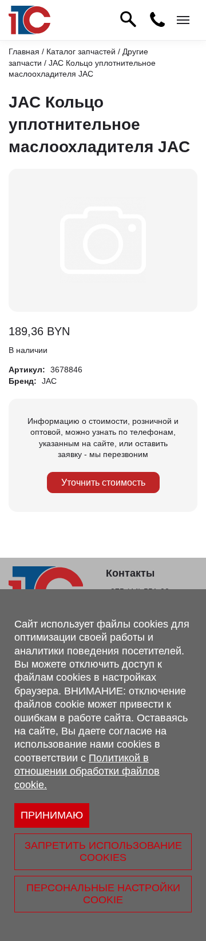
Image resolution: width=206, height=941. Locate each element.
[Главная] (29, 20)
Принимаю (52, 815)
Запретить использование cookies (103, 851)
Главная (24, 51)
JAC (49, 381)
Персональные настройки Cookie (103, 894)
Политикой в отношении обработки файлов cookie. (87, 771)
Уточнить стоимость (103, 482)
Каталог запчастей (81, 51)
